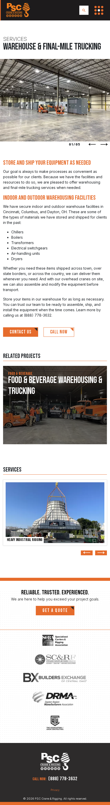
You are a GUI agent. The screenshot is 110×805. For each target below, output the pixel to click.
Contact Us (20, 332)
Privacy (55, 789)
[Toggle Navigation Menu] (99, 10)
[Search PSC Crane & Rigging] (84, 10)
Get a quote (55, 611)
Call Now (59, 332)
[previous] (92, 144)
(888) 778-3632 (63, 779)
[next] (104, 144)
